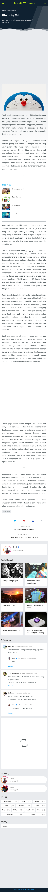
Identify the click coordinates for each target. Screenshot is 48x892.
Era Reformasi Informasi (24, 529)
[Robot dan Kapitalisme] (12, 619)
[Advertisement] (24, 58)
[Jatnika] (6, 215)
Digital (28, 810)
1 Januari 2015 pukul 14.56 (23, 693)
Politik (6, 805)
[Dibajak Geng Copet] (12, 570)
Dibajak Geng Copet (10, 581)
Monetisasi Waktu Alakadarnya (33, 582)
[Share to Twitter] (15, 520)
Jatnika (14, 213)
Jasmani (10, 814)
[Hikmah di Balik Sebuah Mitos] (36, 595)
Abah (15, 547)
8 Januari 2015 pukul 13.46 (26, 705)
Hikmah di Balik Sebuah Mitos (35, 606)
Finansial (21, 805)
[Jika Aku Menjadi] (12, 595)
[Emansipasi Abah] (6, 191)
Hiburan (32, 814)
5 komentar (5, 22)
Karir (23, 801)
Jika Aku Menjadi (9, 605)
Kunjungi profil (13, 781)
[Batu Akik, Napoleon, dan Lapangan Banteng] (36, 619)
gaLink (10, 646)
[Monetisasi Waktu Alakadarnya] (36, 570)
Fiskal (37, 801)
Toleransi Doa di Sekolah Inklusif (24, 537)
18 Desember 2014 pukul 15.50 (23, 646)
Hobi (3, 810)
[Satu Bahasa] (6, 199)
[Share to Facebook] (6, 520)
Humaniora (6, 512)
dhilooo (11, 693)
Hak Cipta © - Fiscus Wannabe (24, 889)
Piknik (37, 805)
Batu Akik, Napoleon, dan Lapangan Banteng (35, 631)
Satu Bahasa (16, 197)
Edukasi (15, 810)
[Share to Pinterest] (24, 520)
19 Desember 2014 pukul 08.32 (27, 658)
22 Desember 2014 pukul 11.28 (28, 673)
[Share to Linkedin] (32, 520)
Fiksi (38, 810)
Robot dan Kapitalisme (11, 630)
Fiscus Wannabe (24, 2)
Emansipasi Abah (18, 189)
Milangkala (16, 205)
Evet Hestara (13, 673)
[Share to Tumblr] (41, 520)
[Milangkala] (6, 207)
